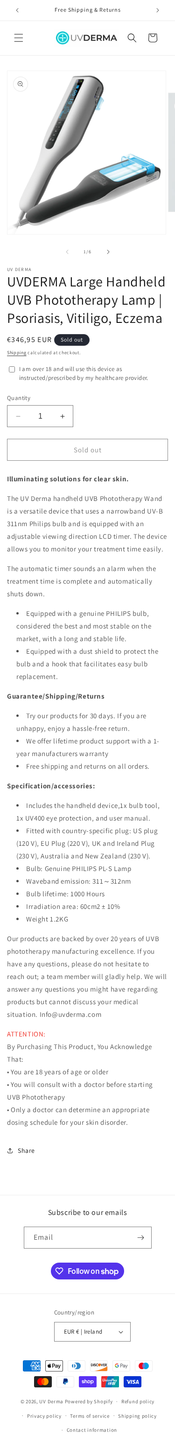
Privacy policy (44, 1416)
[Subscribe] (141, 1238)
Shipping (17, 353)
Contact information (92, 1430)
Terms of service (89, 1416)
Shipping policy (137, 1416)
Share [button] (26, 1150)
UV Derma (51, 1401)
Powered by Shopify (89, 1401)
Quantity (18, 398)
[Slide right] (108, 252)
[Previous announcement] (17, 10)
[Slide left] (67, 252)
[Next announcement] (157, 10)
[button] (18, 38)
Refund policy (137, 1401)
